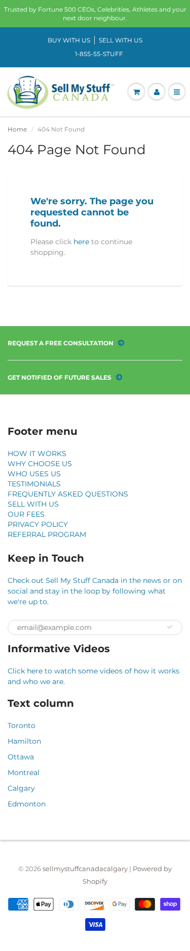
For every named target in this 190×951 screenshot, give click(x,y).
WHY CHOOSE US (40, 463)
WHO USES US (34, 473)
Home (17, 129)
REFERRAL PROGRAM (47, 534)
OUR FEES (26, 514)
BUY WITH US (69, 40)
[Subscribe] (169, 627)
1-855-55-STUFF (99, 54)
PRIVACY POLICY (38, 524)
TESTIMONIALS (34, 483)
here (81, 241)
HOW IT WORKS (37, 453)
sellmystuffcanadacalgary (85, 869)
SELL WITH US (120, 40)
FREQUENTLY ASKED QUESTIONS (68, 494)
